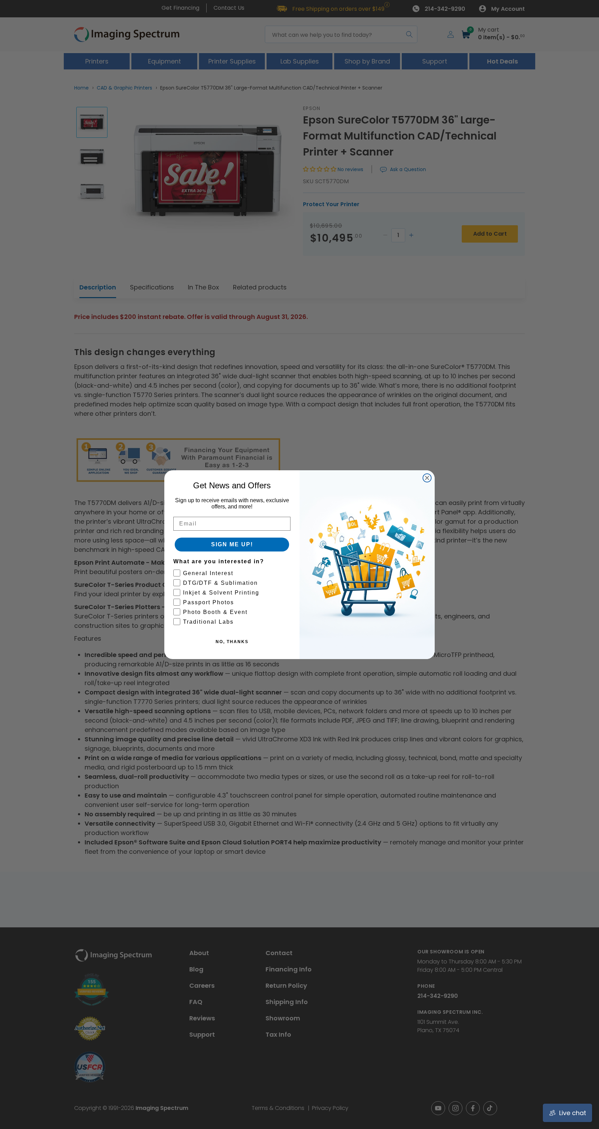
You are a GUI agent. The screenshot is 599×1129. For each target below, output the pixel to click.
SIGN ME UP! (232, 544)
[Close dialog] (427, 478)
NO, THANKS (232, 641)
